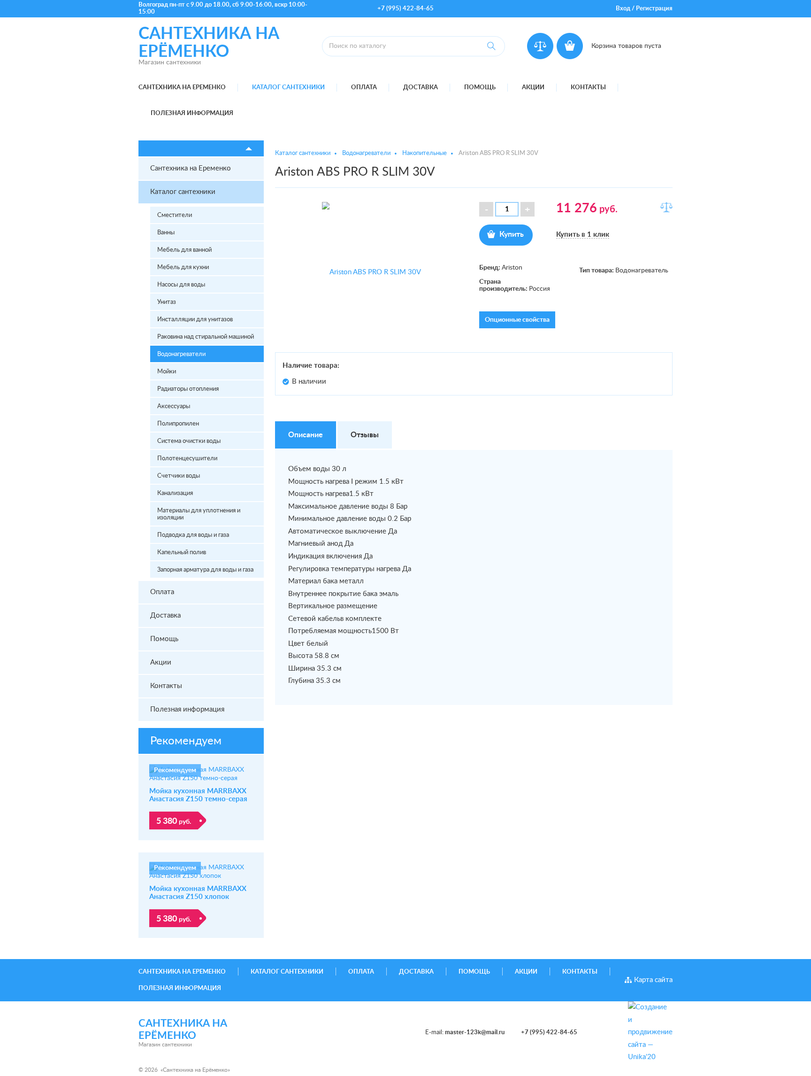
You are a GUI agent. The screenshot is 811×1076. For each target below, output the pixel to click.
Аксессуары (173, 406)
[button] (527, 209)
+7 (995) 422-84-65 (405, 9)
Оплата (364, 88)
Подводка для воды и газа (193, 535)
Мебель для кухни (183, 267)
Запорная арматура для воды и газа (205, 570)
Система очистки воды (189, 441)
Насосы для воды (181, 285)
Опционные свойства (517, 320)
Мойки (166, 372)
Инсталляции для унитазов (195, 320)
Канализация (175, 493)
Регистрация (654, 9)
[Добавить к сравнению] (666, 207)
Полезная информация (192, 113)
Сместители (174, 215)
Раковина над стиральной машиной (205, 337)
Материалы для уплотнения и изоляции (198, 514)
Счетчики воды (178, 476)
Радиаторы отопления (188, 389)
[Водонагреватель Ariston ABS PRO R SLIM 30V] (371, 272)
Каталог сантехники (288, 88)
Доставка (420, 88)
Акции (533, 88)
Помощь (480, 88)
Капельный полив (181, 553)
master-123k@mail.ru (475, 1033)
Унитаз (166, 302)
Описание (305, 435)
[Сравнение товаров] (540, 46)
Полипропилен (178, 424)
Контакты (588, 88)
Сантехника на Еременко (182, 88)
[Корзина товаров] (570, 46)
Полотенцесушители (187, 459)
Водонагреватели (181, 354)
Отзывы (365, 435)
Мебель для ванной (184, 250)
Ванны (166, 233)
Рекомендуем (186, 741)
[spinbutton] (507, 209)
